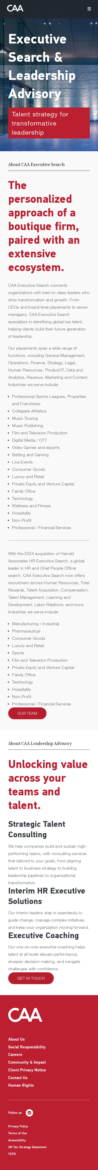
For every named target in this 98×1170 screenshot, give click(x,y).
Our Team (27, 713)
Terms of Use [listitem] (17, 1133)
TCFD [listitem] (12, 1154)
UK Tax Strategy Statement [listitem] (27, 1147)
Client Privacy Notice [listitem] (27, 1070)
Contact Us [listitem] (17, 1078)
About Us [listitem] (16, 1040)
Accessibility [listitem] (17, 1140)
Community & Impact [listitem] (27, 1063)
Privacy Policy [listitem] (18, 1126)
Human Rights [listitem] (21, 1086)
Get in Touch (31, 978)
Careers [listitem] (15, 1055)
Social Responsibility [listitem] (27, 1047)
